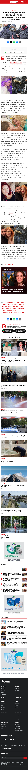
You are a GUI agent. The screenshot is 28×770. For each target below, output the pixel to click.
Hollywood (17, 690)
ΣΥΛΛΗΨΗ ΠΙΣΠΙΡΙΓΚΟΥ (7, 312)
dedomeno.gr (9, 264)
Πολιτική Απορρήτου (15, 764)
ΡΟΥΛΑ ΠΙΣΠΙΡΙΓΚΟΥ (11, 310)
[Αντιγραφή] (20, 42)
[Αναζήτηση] (26, 2)
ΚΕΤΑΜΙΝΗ (21, 304)
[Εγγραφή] (25, 758)
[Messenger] (17, 42)
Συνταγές (3, 707)
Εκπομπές (17, 715)
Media (16, 692)
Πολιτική (3, 690)
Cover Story (3, 694)
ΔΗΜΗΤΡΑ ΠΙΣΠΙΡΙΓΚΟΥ (10, 302)
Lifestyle (3, 701)
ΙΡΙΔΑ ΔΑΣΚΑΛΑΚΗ (13, 304)
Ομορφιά (3, 703)
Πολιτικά (3, 719)
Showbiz (17, 686)
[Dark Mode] (22, 2)
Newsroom (14, 21)
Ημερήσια (17, 703)
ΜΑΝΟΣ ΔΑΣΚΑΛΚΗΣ (6, 308)
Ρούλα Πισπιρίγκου (16, 62)
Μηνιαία (16, 707)
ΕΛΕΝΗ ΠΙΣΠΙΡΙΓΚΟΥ (22, 302)
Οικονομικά (3, 717)
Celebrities (17, 688)
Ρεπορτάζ (3, 688)
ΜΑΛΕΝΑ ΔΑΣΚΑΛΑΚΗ (6, 306)
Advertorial (3, 724)
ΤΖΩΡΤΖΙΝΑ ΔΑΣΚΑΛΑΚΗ (19, 312)
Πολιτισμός (18, 697)
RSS (2, 728)
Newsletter (3, 726)
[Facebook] (8, 42)
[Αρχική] (6, 681)
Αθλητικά (3, 715)
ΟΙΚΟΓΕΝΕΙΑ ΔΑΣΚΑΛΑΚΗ (18, 308)
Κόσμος (2, 692)
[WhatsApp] (14, 42)
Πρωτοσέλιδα (4, 712)
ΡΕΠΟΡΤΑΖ (14, 10)
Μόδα (2, 709)
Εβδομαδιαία (17, 705)
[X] (8, 739)
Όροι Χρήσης (17, 728)
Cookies (22, 764)
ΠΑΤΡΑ (3, 310)
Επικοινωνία (17, 726)
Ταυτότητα (17, 724)
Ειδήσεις (3, 686)
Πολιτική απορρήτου (19, 730)
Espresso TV (18, 712)
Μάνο (11, 213)
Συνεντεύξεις (17, 717)
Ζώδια (16, 701)
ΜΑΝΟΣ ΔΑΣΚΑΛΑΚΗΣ (18, 306)
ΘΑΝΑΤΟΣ (4, 304)
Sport (2, 697)
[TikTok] (14, 739)
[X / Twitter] (11, 42)
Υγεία (2, 705)
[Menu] (2, 2)
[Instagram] (5, 739)
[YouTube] (11, 739)
